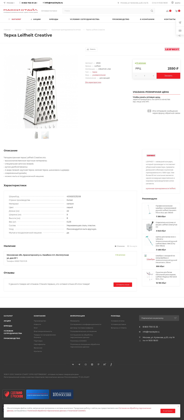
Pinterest (98, 364)
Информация (77, 316)
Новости (37, 324)
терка (94, 72)
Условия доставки (118, 324)
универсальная (99, 75)
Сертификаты (39, 344)
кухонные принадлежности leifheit (160, 188)
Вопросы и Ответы (119, 328)
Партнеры (38, 341)
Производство (12, 338)
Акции (7, 321)
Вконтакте (73, 364)
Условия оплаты (117, 321)
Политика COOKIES (78, 341)
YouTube (85, 364)
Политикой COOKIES (76, 411)
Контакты (38, 351)
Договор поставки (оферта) (81, 328)
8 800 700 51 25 (150, 327)
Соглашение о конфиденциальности (85, 324)
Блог (36, 328)
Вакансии (38, 348)
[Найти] (152, 10)
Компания (39, 316)
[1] (41, 91)
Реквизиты (74, 321)
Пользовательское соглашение (83, 331)
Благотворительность (43, 331)
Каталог (8, 316)
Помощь (115, 316)
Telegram (79, 364)
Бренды (8, 326)
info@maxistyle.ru (54, 2)
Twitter (111, 364)
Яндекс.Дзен (92, 364)
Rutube (105, 364)
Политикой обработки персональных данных (46, 411)
